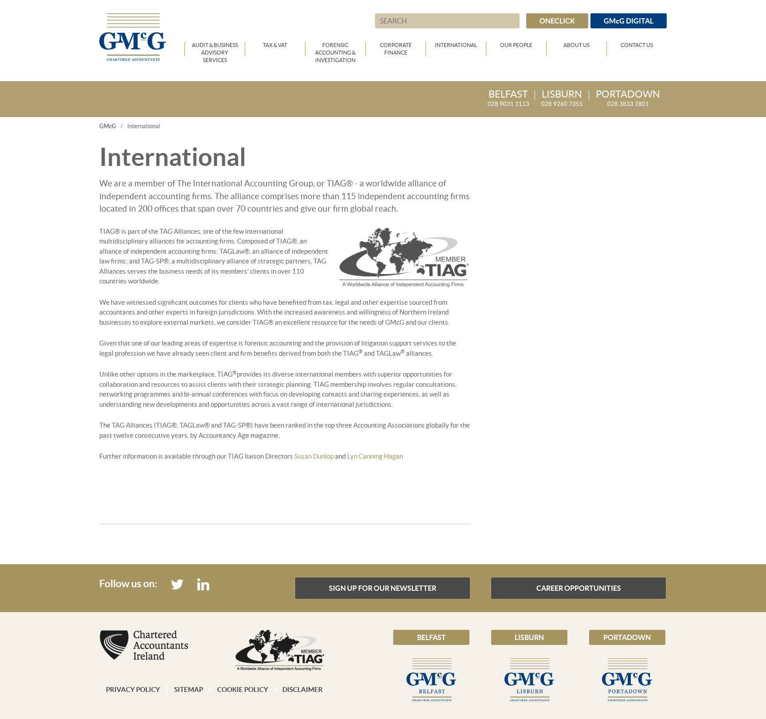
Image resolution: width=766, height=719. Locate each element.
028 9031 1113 (508, 98)
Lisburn (529, 637)
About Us (576, 45)
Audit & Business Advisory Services (215, 49)
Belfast (431, 637)
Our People (516, 45)
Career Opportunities (578, 588)
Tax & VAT (275, 45)
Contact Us (637, 45)
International (456, 45)
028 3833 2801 (628, 98)
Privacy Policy (133, 689)
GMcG (107, 126)
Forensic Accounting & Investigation (335, 49)
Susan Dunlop (314, 456)
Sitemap (188, 689)
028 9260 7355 (562, 98)
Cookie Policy (242, 689)
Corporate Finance (396, 48)
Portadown (627, 637)
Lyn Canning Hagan (375, 456)
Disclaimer (302, 689)
